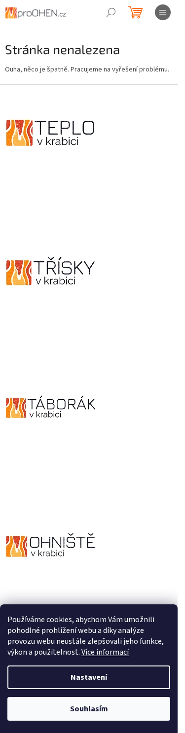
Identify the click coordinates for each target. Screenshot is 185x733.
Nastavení (89, 677)
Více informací (105, 652)
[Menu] (163, 12)
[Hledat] (111, 12)
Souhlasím (89, 708)
